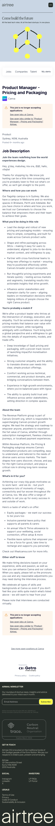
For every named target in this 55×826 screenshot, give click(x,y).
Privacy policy (21, 675)
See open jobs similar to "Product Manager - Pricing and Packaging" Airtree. (26, 121)
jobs (8, 71)
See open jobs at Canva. (22, 114)
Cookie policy (34, 675)
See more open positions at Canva (27, 648)
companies (21, 71)
